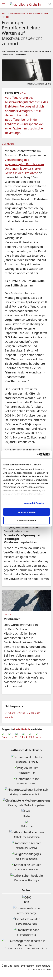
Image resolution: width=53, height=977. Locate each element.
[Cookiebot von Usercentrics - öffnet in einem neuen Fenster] (37, 454)
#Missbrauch (33, 712)
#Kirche (21, 712)
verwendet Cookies (34, 503)
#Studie (9, 717)
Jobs (16, 965)
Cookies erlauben (26, 512)
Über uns (7, 965)
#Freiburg (10, 712)
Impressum (27, 965)
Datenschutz (43, 965)
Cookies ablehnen (26, 520)
